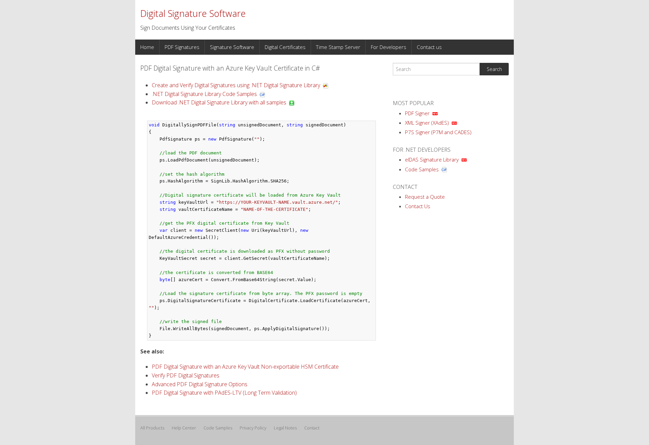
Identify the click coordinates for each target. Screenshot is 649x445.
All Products (152, 428)
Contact (311, 428)
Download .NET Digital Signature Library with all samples (219, 102)
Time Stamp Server (338, 47)
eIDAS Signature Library (432, 159)
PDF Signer (417, 113)
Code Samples (422, 169)
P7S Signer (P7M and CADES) (438, 132)
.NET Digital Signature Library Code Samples (204, 94)
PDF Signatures (182, 47)
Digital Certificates (285, 47)
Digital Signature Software (193, 13)
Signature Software (232, 47)
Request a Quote (425, 196)
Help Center (184, 428)
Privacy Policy (253, 428)
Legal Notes (285, 428)
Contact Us (417, 206)
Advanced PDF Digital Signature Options (199, 384)
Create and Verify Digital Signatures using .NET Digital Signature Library (236, 85)
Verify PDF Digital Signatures (185, 375)
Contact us (429, 47)
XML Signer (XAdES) (427, 122)
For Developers (388, 47)
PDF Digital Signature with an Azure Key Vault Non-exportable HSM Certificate (245, 366)
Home (147, 47)
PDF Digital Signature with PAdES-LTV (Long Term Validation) (224, 392)
